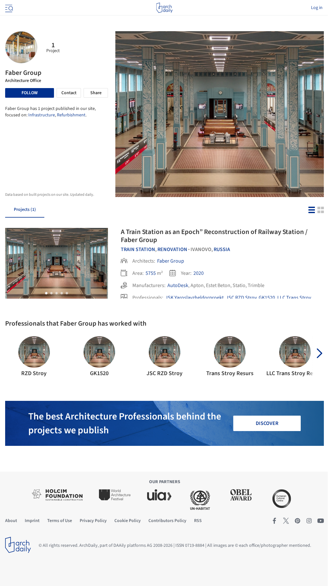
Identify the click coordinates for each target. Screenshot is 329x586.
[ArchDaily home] (164, 8)
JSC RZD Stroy (241, 297)
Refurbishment (71, 115)
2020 (198, 273)
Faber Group (170, 261)
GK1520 (267, 297)
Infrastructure (41, 115)
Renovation (172, 249)
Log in (317, 7)
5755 (151, 273)
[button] (46, 293)
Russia (222, 249)
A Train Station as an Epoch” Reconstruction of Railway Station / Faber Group (214, 236)
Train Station (138, 249)
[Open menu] (8, 7)
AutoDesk (177, 285)
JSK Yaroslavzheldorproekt (194, 297)
